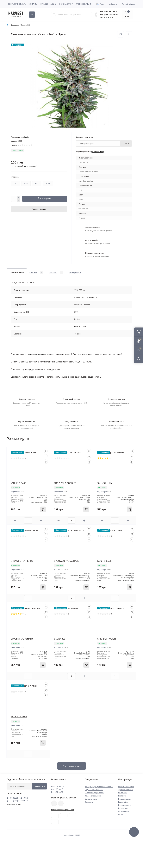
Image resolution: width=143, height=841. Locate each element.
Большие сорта (91, 799)
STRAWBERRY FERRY (22, 561)
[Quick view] (46, 451)
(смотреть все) (97, 152)
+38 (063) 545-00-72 (109, 14)
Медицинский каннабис (94, 790)
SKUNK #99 (59, 639)
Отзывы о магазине (126, 787)
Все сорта (15, 25)
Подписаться (39, 786)
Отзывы (44, 4)
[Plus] (18, 197)
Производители (83, 4)
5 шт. (37, 184)
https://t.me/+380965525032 (54, 803)
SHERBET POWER (106, 639)
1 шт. (15, 184)
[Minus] (18, 200)
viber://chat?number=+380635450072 (61, 803)
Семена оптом (66, 4)
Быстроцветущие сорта (94, 793)
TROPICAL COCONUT (65, 483)
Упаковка (14, 177)
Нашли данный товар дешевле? (24, 166)
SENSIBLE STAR (19, 716)
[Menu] (32, 14)
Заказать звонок (106, 17)
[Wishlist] (46, 456)
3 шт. (26, 184)
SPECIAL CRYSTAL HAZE (66, 561)
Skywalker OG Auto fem (22, 639)
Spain (26, 137)
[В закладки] (120, 34)
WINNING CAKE (18, 483)
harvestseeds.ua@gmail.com (62, 810)
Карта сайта (123, 802)
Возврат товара (124, 799)
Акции (53, 4)
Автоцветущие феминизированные (99, 787)
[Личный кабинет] (138, 358)
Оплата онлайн (91, 240)
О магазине (122, 793)
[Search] (54, 14)
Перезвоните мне (14, 804)
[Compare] (46, 461)
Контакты (33, 4)
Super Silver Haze (105, 483)
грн (113, 4)
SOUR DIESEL (104, 561)
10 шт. (47, 184)
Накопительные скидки (94, 253)
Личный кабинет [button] (128, 4)
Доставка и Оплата (17, 4)
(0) (19, 145)
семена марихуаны (35, 354)
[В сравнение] (129, 34)
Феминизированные (93, 796)
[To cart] (43, 509)
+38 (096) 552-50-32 (109, 12)
